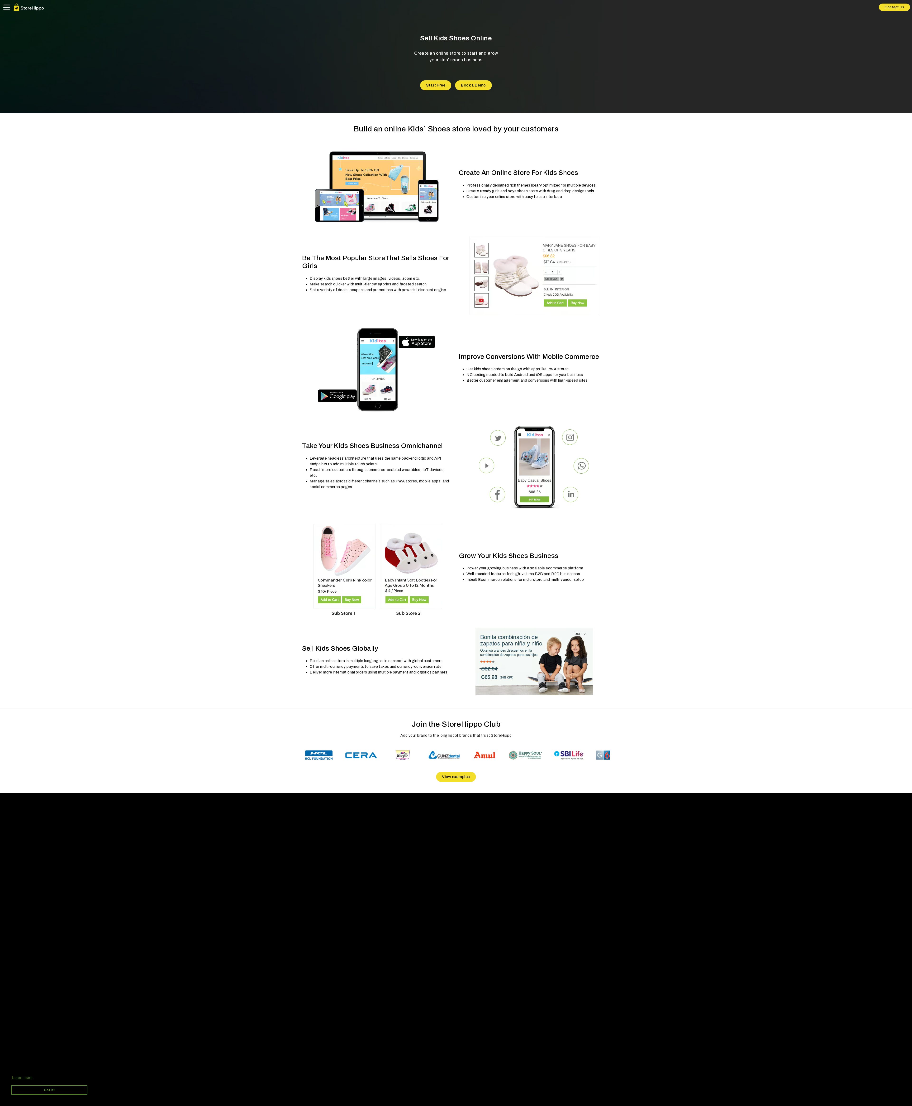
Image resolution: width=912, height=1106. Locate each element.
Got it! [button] (49, 1090)
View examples (456, 777)
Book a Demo (473, 85)
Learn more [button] (22, 1078)
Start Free (435, 85)
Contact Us (894, 7)
